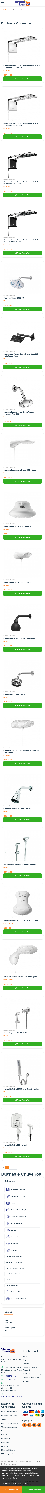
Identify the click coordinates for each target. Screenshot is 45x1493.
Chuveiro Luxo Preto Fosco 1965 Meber (19, 638)
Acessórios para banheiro (17, 1268)
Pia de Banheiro (14, 1280)
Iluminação (14, 1243)
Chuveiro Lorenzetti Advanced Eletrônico (19, 470)
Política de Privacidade (31, 1378)
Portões (14, 1230)
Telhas (13, 1203)
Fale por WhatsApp (23, 79)
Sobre (25, 1356)
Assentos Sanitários (15, 1262)
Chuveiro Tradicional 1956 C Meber (17, 808)
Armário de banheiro (15, 1256)
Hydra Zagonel (8, 923)
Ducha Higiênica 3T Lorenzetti (15, 1145)
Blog (24, 1360)
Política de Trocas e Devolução (30, 1369)
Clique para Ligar (12, 1490)
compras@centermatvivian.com (12, 1396)
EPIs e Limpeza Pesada (18, 1298)
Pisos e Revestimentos (18, 1189)
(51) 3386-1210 (9, 1379)
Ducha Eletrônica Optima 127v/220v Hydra (20, 977)
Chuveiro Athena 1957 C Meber (15, 298)
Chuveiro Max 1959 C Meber (14, 694)
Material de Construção (19, 1210)
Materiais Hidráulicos (18, 1292)
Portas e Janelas (16, 1223)
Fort (6, 1330)
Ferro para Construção (18, 1196)
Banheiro (14, 1250)
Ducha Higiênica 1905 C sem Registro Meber (21, 1089)
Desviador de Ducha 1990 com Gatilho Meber (21, 865)
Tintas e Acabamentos (18, 1216)
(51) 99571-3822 (10, 1376)
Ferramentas (15, 1237)
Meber (5, 301)
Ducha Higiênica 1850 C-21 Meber (16, 1033)
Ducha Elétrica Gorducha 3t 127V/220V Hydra (21, 921)
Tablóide (26, 1381)
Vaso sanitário (13, 1285)
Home (7, 10)
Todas (6, 1320)
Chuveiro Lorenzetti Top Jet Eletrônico (18, 582)
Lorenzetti (6, 70)
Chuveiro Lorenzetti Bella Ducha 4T (17, 526)
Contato (26, 1364)
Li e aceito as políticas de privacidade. (15, 1483)
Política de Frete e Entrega (32, 1374)
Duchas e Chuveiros (9, 63)
